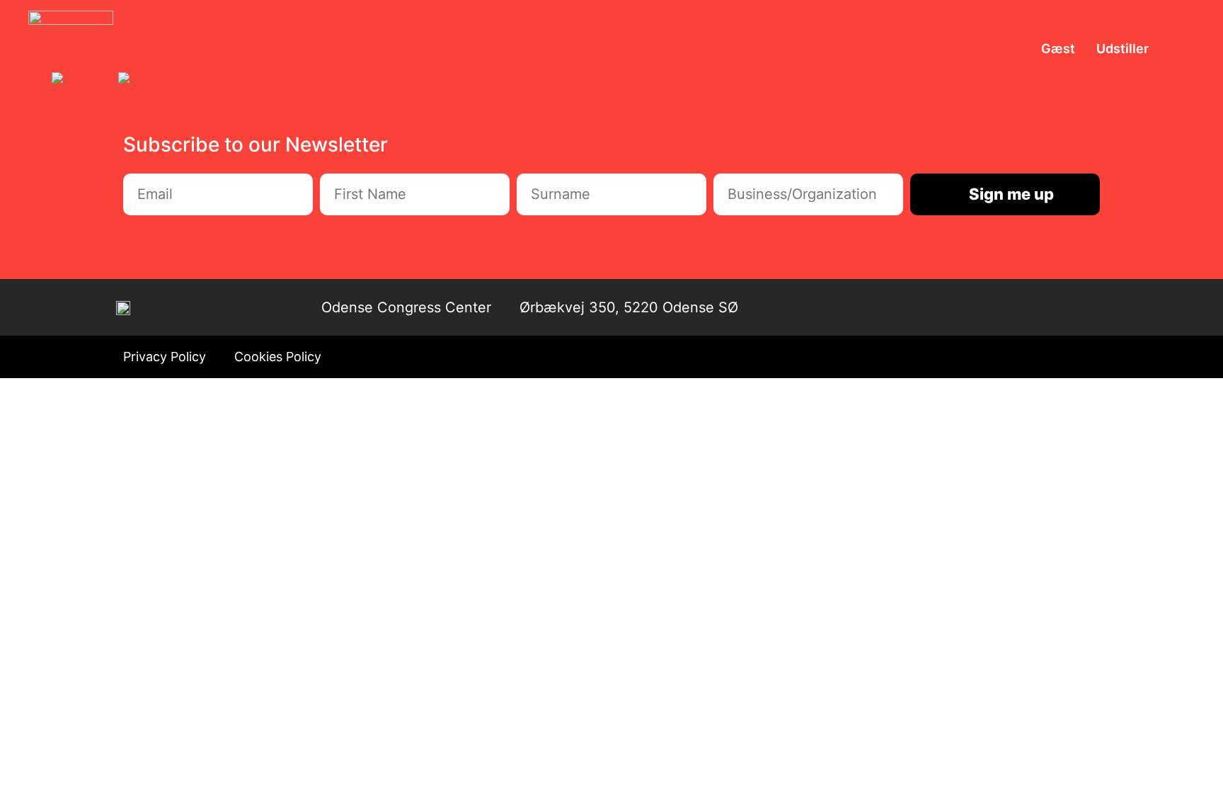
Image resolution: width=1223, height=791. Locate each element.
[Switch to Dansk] (78, 79)
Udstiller (1122, 48)
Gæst (1058, 48)
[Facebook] (1058, 307)
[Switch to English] (148, 79)
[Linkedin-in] (1088, 307)
